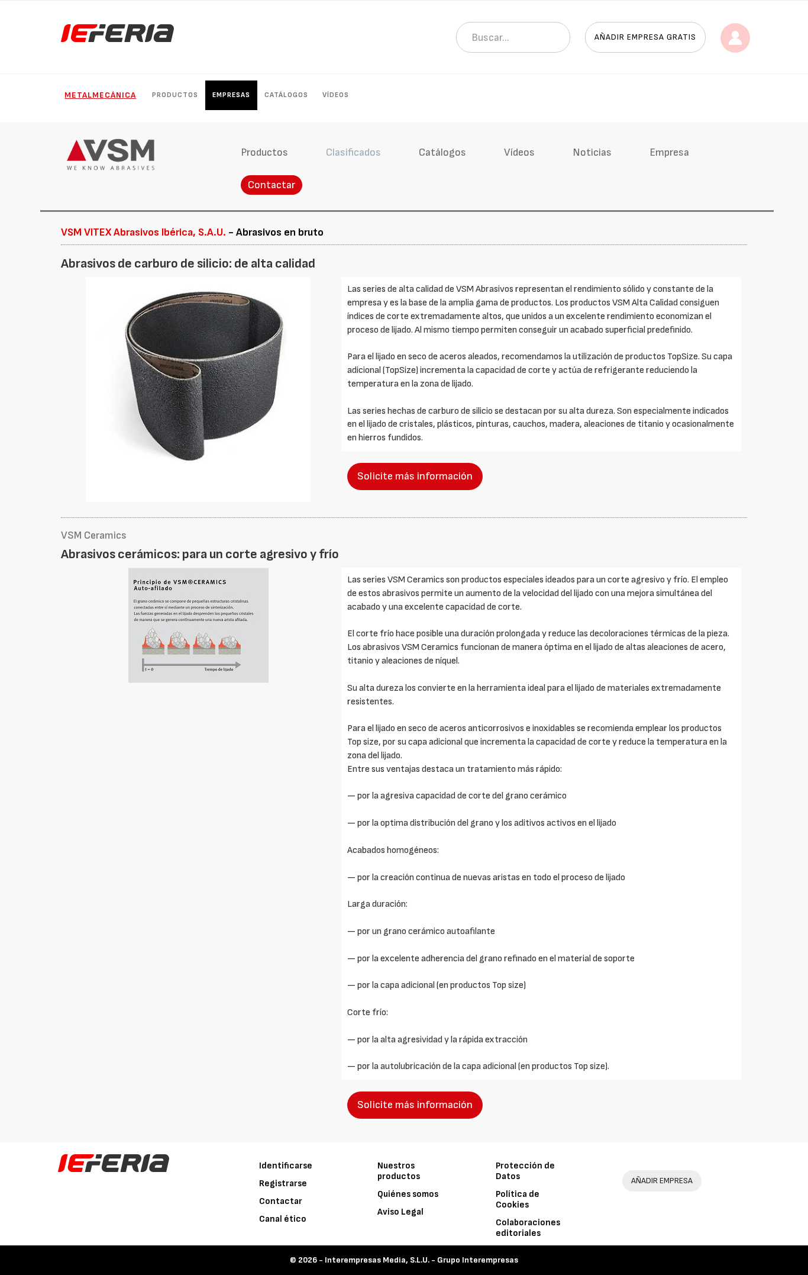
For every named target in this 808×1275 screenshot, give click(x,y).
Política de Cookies (517, 1199)
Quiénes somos (407, 1194)
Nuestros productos (398, 1171)
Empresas (231, 95)
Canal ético (282, 1219)
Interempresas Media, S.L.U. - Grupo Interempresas (421, 1260)
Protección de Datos (525, 1171)
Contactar (271, 185)
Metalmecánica (100, 95)
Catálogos (286, 95)
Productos (175, 95)
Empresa (669, 152)
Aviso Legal (400, 1212)
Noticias (592, 152)
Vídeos (335, 95)
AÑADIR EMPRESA (662, 1181)
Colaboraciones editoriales (528, 1228)
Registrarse (283, 1183)
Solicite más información (415, 476)
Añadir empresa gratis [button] (645, 37)
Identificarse (285, 1165)
